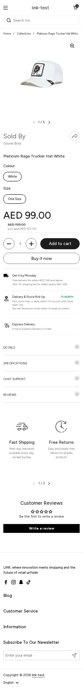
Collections (24, 33)
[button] (75, 7)
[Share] (75, 136)
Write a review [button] (41, 528)
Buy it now (41, 258)
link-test (40, 7)
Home (7, 33)
